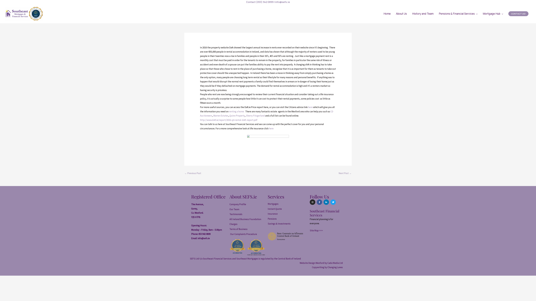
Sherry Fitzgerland (255, 115)
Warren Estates (220, 115)
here (310, 107)
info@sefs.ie (204, 238)
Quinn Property (237, 115)
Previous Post (193, 173)
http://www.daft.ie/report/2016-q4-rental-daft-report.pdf (228, 120)
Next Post (345, 173)
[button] (458, 13)
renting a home (236, 111)
